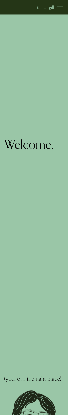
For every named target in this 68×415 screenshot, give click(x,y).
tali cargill (45, 7)
